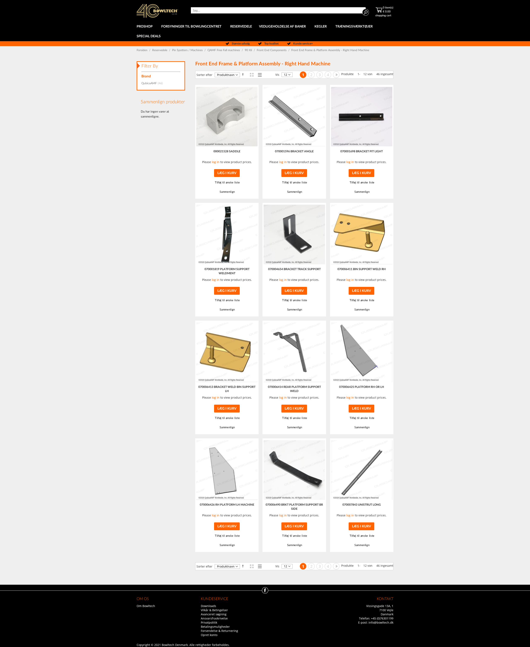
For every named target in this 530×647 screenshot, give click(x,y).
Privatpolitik (209, 622)
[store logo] (157, 11)
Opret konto (209, 635)
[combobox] (278, 10)
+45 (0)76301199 (382, 618)
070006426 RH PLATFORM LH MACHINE (227, 504)
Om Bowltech (146, 606)
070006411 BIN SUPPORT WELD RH (361, 269)
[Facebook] (265, 592)
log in (215, 162)
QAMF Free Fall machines (224, 50)
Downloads (208, 606)
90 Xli (249, 50)
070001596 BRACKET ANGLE (294, 151)
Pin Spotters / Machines (188, 50)
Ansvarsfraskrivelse (214, 618)
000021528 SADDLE (226, 151)
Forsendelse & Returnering (219, 631)
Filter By (149, 66)
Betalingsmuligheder (215, 627)
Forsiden (142, 50)
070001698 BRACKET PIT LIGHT (361, 151)
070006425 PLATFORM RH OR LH (361, 387)
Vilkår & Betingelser (214, 610)
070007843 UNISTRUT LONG (361, 504)
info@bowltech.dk (381, 622)
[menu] (265, 31)
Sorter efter (204, 75)
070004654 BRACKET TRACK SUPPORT (294, 269)
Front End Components (272, 50)
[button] (227, 182)
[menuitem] (145, 26)
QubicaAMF (153, 83)
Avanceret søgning (213, 614)
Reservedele (160, 50)
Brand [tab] (146, 76)
